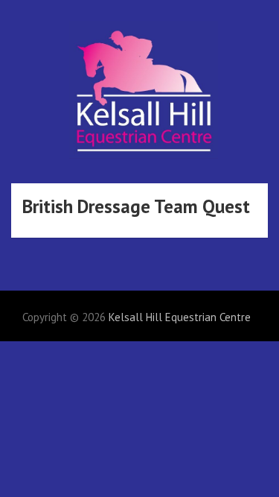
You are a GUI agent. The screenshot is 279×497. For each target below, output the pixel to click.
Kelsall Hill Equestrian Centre (180, 317)
